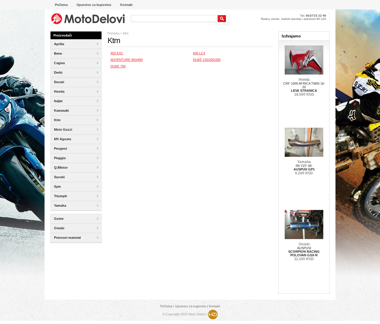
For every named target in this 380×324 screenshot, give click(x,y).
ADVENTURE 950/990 (126, 59)
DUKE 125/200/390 (207, 59)
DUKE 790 (118, 66)
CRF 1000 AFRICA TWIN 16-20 (304, 87)
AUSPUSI (304, 251)
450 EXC (116, 53)
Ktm (126, 33)
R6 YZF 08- (304, 167)
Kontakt (214, 306)
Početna (113, 33)
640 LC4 (199, 53)
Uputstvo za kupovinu (190, 306)
